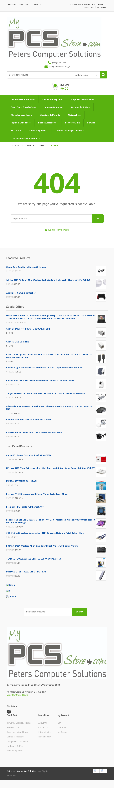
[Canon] (10, 584)
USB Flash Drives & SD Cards (25, 138)
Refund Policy (89, 7)
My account (101, 7)
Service (91, 122)
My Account (63, 732)
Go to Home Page (58, 229)
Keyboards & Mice (80, 107)
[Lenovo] (11, 596)
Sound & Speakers (38, 130)
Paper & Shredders (21, 122)
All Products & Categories (80, 4)
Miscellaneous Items (21, 114)
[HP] (8, 590)
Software (16, 130)
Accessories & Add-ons (23, 99)
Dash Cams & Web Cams (23, 107)
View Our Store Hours (17, 694)
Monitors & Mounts (50, 114)
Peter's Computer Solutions (21, 145)
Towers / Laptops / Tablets (69, 130)
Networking (74, 114)
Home (41, 145)
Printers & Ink (72, 122)
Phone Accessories (48, 122)
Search (79, 611)
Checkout (102, 4)
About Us (12, 4)
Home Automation (53, 107)
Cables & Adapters (52, 99)
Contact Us (37, 4)
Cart (94, 4)
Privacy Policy (24, 4)
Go (97, 218)
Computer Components (82, 99)
